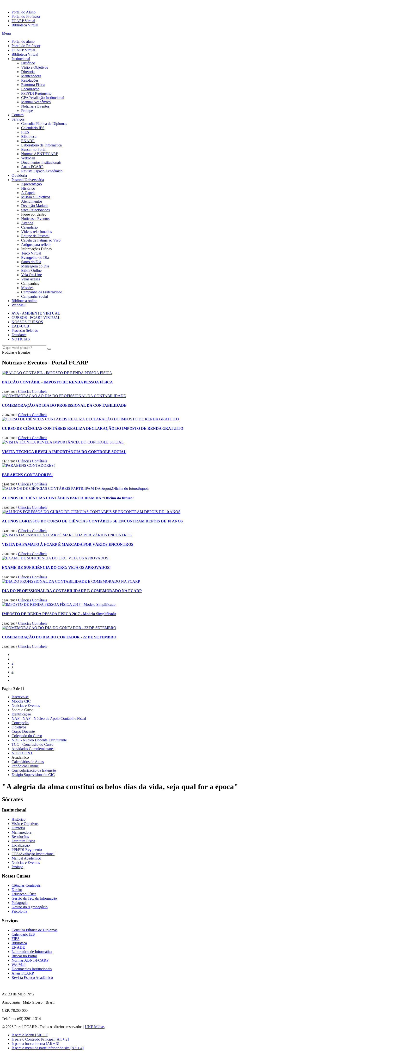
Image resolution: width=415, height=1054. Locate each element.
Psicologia (19, 911)
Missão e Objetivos (35, 197)
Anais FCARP (32, 167)
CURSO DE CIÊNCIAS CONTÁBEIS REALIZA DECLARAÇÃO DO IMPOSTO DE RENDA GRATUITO (92, 428)
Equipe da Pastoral (35, 236)
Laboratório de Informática (41, 145)
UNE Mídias (94, 1027)
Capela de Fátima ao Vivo (41, 240)
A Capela (28, 193)
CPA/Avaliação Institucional (42, 98)
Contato (18, 115)
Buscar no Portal (33, 149)
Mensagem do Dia (35, 266)
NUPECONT (22, 753)
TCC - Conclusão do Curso (32, 744)
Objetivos (19, 727)
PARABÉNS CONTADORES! (27, 475)
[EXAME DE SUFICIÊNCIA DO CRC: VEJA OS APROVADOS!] (56, 558)
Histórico (28, 63)
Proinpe (27, 111)
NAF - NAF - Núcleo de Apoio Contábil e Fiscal (49, 718)
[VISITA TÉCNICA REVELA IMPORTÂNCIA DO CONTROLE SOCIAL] (63, 442)
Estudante (19, 335)
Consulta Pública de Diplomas (44, 123)
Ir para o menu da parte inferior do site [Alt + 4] (48, 1048)
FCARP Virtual (23, 21)
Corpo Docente (23, 731)
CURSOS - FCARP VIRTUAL (36, 317)
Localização (30, 89)
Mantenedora (31, 76)
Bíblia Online (31, 270)
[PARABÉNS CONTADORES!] (28, 465)
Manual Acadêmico (36, 102)
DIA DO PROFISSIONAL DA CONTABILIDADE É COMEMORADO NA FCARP (72, 591)
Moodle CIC (21, 701)
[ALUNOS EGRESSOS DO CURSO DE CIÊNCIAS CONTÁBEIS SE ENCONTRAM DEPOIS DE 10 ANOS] (91, 512)
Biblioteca (29, 136)
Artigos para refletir (36, 244)
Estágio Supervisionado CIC (33, 775)
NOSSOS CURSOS (27, 322)
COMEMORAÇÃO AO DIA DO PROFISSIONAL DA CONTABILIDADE (64, 405)
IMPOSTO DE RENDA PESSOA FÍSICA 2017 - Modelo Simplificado (59, 614)
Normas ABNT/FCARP (39, 154)
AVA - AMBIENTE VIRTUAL (36, 313)
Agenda (27, 223)
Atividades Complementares (33, 749)
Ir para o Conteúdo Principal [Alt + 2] (40, 1039)
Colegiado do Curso (27, 736)
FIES (25, 132)
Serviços (18, 119)
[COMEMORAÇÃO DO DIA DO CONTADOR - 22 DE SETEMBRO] (59, 628)
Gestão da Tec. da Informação (34, 898)
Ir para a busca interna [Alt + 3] (35, 1044)
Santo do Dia (31, 262)
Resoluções (29, 80)
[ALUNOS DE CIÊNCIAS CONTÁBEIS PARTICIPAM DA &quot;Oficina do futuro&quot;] (75, 488)
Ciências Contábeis (32, 391)
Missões (27, 288)
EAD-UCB (20, 326)
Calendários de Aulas (28, 762)
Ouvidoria (19, 175)
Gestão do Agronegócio (30, 907)
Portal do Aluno (24, 12)
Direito (17, 890)
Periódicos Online (25, 766)
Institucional (21, 59)
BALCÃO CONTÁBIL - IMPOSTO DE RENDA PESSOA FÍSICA (57, 382)
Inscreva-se (20, 697)
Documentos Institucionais (41, 162)
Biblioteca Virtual (25, 25)
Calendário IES (32, 128)
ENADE (28, 141)
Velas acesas (30, 279)
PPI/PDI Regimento (36, 93)
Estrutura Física (33, 85)
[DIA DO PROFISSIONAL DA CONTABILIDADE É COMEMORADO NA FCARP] (71, 581)
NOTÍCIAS (21, 339)
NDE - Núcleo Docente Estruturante (39, 740)
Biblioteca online (24, 301)
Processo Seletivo (25, 330)
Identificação (21, 714)
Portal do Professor (26, 16)
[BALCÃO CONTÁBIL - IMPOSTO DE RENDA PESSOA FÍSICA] (57, 373)
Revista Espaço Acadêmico (41, 171)
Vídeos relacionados (36, 232)
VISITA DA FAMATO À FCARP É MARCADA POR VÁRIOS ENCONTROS (67, 544)
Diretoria (28, 72)
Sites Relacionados (35, 210)
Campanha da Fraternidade (41, 292)
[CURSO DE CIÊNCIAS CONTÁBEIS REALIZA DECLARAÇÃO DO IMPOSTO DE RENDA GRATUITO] (90, 419)
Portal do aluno (23, 41)
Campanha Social (34, 296)
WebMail (28, 158)
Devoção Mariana (34, 206)
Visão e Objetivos (34, 67)
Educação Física (24, 894)
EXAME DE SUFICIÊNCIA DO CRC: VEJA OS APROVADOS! (56, 567)
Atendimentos (31, 201)
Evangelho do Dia (35, 257)
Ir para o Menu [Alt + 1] (30, 1035)
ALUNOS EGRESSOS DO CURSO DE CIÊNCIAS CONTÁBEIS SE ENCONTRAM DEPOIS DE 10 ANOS (92, 521)
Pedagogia (19, 903)
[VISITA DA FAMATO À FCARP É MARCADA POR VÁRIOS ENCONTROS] (67, 535)
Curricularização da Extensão (34, 770)
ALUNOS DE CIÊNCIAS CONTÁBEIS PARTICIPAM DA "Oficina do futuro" (68, 498)
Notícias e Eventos (35, 106)
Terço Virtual (31, 253)
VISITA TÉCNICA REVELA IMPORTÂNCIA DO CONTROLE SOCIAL (64, 452)
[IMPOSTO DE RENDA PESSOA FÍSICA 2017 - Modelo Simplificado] (59, 604)
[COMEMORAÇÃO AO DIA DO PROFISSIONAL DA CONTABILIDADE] (64, 396)
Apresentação (31, 184)
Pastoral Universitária (28, 180)
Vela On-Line (31, 275)
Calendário (29, 227)
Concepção (20, 723)
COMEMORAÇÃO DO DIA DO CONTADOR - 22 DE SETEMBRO (59, 637)
